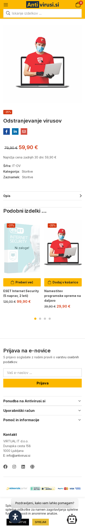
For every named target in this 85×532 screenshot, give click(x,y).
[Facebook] (5, 467)
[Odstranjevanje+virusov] (15, 131)
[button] (78, 4)
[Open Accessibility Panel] (15, 516)
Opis (6, 196)
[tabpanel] (22, 263)
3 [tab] (45, 319)
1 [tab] (35, 319)
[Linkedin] (23, 467)
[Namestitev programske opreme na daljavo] (63, 248)
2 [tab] (40, 319)
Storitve (27, 171)
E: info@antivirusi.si (16, 455)
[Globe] (32, 467)
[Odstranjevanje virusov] (6, 131)
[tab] (42, 195)
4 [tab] (50, 319)
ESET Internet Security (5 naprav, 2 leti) (21, 293)
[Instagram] (14, 467)
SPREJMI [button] (40, 522)
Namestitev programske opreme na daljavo (62, 295)
